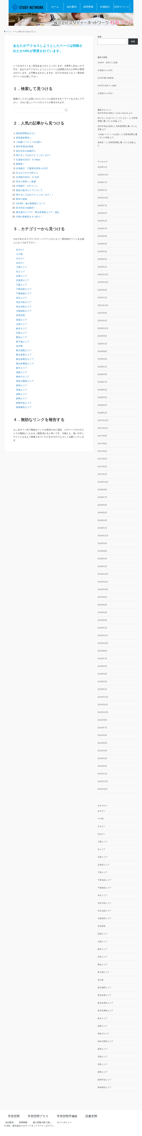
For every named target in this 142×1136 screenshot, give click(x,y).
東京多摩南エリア (25, 363)
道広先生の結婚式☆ (26, 151)
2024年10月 (103, 198)
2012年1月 (102, 773)
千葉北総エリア (23, 289)
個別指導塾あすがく (26, 133)
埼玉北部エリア (23, 306)
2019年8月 (102, 351)
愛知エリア (21, 337)
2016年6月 (102, 505)
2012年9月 (102, 720)
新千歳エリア (22, 341)
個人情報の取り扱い (42, 1122)
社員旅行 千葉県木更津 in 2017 (32, 168)
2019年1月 (102, 367)
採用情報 (88, 6)
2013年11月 (103, 635)
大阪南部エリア (23, 311)
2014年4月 (102, 612)
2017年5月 (102, 459)
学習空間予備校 (67, 1116)
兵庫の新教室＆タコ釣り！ (29, 216)
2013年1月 (102, 689)
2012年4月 (102, 750)
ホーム (55, 6)
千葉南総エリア (23, 293)
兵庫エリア (21, 276)
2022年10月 (103, 282)
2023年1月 (102, 267)
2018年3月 (102, 397)
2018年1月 (102, 413)
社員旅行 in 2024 (105, 93)
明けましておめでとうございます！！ (35, 195)
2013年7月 (102, 658)
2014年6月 (102, 597)
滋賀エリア (21, 372)
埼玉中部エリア (23, 302)
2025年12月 (103, 175)
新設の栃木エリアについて (29, 190)
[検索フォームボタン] (66, 110)
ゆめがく (20, 263)
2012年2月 (102, 766)
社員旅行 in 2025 (105, 70)
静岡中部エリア (23, 403)
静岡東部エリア (23, 407)
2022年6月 (102, 290)
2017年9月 (102, 436)
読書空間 (91, 1116)
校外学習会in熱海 (24, 146)
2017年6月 (102, 451)
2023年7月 (102, 228)
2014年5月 (102, 605)
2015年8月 (102, 551)
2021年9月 (102, 313)
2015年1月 (102, 566)
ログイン (50, 1125)
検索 (100, 37)
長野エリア (21, 394)
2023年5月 (102, 244)
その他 (19, 254)
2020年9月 (102, 336)
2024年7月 (102, 205)
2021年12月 (103, 305)
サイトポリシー (64, 1122)
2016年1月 (102, 528)
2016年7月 (102, 497)
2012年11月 (103, 704)
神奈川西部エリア (25, 381)
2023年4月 (102, 251)
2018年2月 (102, 405)
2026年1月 (102, 167)
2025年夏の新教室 (106, 78)
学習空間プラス (38, 1116)
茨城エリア (21, 390)
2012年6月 (102, 735)
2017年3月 (102, 466)
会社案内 (72, 6)
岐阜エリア (21, 328)
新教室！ (20, 164)
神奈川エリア (22, 376)
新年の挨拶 (21, 199)
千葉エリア (21, 285)
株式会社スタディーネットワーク (28, 1125)
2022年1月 (102, 297)
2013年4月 (102, 666)
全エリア (20, 271)
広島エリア (21, 333)
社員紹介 (105, 6)
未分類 (19, 346)
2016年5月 (102, 512)
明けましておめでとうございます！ (33, 155)
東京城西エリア (23, 350)
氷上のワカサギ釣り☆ (27, 173)
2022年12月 (103, 274)
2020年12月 (103, 328)
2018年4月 (102, 390)
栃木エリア (21, 368)
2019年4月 (102, 359)
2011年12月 (103, 781)
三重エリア (21, 267)
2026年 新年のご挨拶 (108, 62)
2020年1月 (102, 344)
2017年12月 (103, 420)
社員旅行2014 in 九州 (27, 177)
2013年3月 (102, 674)
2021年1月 (102, 320)
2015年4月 (102, 558)
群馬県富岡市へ (23, 138)
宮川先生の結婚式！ (26, 208)
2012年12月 (103, 697)
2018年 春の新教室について (30, 203)
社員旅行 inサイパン (27, 186)
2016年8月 (102, 489)
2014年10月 (103, 589)
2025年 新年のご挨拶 (107, 85)
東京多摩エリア (23, 355)
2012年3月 (102, 758)
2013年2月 (102, 681)
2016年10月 (103, 482)
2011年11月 (103, 789)
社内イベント (121, 6)
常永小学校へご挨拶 (26, 181)
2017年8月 (102, 443)
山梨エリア (21, 324)
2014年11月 (103, 582)
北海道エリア (22, 280)
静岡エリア (21, 398)
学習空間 (20, 315)
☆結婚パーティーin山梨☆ (29, 142)
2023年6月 (102, 236)
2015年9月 (102, 543)
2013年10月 (103, 643)
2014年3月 (102, 620)
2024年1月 (102, 221)
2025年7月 (102, 182)
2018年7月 (102, 382)
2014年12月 (103, 574)
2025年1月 (102, 190)
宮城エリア (21, 320)
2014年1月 (102, 628)
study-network (122, 113)
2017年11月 (103, 428)
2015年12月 (103, 535)
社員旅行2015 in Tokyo (29, 159)
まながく (20, 258)
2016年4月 (102, 520)
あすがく (20, 249)
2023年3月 (102, 259)
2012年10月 (103, 712)
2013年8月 (102, 651)
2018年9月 (102, 374)
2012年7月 (102, 727)
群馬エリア (21, 385)
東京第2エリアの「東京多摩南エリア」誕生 (37, 212)
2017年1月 (102, 474)
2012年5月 (102, 743)
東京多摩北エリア (25, 359)
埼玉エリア (21, 298)
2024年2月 (102, 213)
